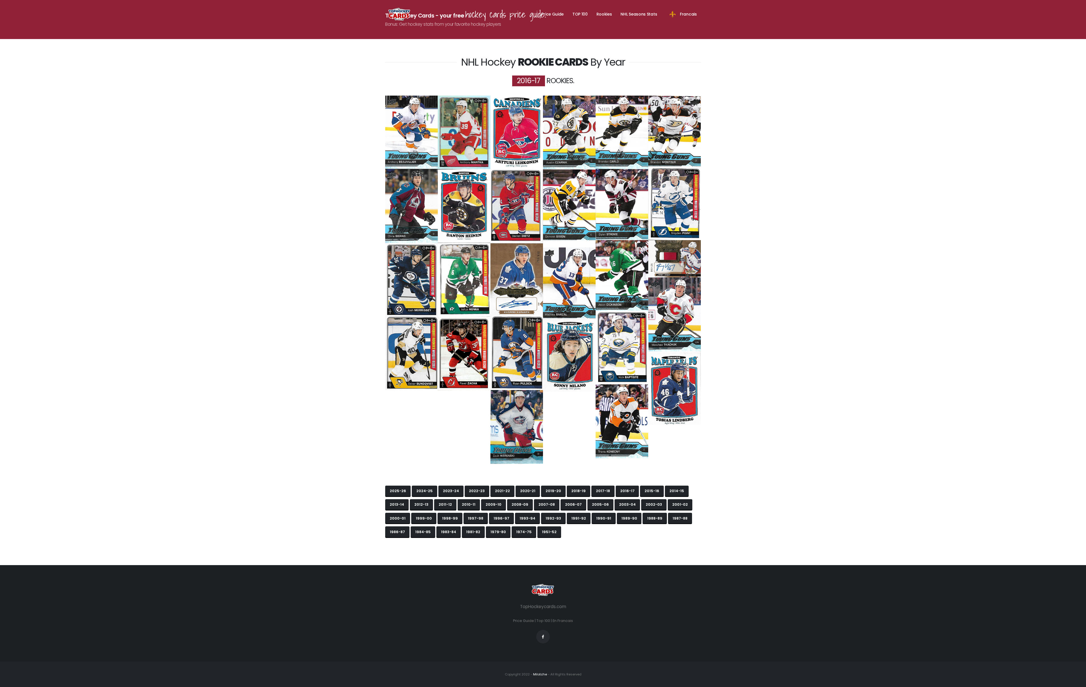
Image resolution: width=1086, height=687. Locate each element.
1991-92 (578, 518)
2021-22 (502, 490)
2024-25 (424, 490)
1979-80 (498, 531)
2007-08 (546, 504)
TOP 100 (580, 14)
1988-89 (654, 518)
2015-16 (652, 490)
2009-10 (493, 504)
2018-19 (578, 490)
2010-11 (468, 504)
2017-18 (603, 490)
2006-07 (573, 504)
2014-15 (676, 490)
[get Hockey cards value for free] (399, 14)
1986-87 (397, 531)
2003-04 (627, 504)
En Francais (563, 620)
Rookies (604, 14)
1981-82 (473, 531)
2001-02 (680, 504)
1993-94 (527, 518)
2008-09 (520, 504)
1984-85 (423, 531)
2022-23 (477, 490)
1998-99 (450, 518)
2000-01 (398, 518)
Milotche (539, 674)
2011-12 (445, 504)
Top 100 (543, 620)
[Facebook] (543, 636)
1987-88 (680, 518)
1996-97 (501, 518)
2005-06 (600, 504)
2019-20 (553, 490)
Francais (688, 14)
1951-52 (549, 531)
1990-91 (603, 518)
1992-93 (553, 518)
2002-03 (654, 504)
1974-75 (524, 531)
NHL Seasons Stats (638, 14)
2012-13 (421, 504)
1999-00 (424, 518)
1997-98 (475, 518)
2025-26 (398, 490)
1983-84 (448, 531)
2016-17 (627, 490)
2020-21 (527, 490)
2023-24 (451, 490)
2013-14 (397, 504)
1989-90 (629, 518)
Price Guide (552, 14)
